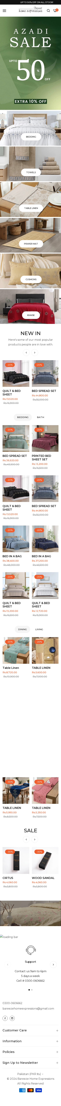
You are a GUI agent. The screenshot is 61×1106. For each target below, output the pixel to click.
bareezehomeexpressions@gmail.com (28, 1008)
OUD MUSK (39, 878)
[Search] (48, 10)
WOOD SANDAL (14, 878)
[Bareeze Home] (30, 9)
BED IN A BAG (12, 556)
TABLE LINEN (41, 668)
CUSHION (38, 391)
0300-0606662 (12, 1003)
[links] (30, 128)
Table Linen (11, 668)
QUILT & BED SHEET (12, 508)
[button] (34, 352)
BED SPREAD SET (15, 391)
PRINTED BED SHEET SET (41, 457)
